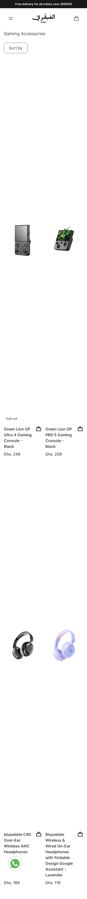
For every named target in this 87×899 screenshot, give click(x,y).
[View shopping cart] (76, 18)
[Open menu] (10, 18)
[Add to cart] (39, 429)
